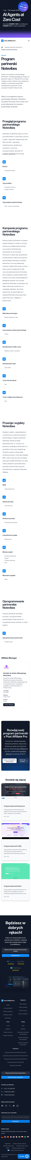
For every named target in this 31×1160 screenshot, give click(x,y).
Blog (23, 1025)
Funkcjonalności (8, 1008)
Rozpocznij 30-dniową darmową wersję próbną (15, 950)
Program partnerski (8, 1035)
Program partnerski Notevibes (9, 49)
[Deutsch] (2, 1137)
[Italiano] (16, 1137)
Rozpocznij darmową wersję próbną (15, 1073)
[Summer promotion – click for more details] (15, 19)
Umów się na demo (22, 760)
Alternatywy (8, 1018)
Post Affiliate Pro (22, 749)
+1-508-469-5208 (8, 1095)
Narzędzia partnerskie (15, 1065)
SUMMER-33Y (7, 26)
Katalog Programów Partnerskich (13, 47)
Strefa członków (23, 1007)
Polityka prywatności (8, 1145)
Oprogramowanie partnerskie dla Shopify (15, 1052)
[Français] (11, 1137)
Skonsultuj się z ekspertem (15, 1077)
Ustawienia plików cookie (18, 1148)
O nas (7, 1025)
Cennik (8, 1005)
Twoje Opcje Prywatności (17, 1150)
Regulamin (7, 1143)
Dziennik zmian (23, 1010)
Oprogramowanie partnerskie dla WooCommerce (15, 1055)
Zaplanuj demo (15, 955)
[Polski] (22, 1137)
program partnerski (9, 154)
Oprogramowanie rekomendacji (15, 1062)
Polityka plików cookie (22, 1145)
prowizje (17, 76)
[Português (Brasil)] (25, 1137)
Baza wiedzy (23, 1004)
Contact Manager (9, 704)
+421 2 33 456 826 (9, 1088)
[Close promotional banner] (29, 2)
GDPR (7, 1148)
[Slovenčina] (28, 1137)
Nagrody (8, 1029)
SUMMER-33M (13, 24)
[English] (5, 1137)
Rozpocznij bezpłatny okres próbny (9, 760)
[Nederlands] (19, 1137)
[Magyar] (14, 1137)
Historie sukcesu (8, 1032)
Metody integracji (7, 1011)
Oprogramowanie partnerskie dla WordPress (15, 1059)
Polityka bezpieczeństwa (19, 1143)
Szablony (23, 1029)
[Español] (8, 1137)
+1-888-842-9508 (8, 1092)
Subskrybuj (15, 1121)
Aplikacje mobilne (7, 1014)
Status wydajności (23, 1013)
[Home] (2, 47)
